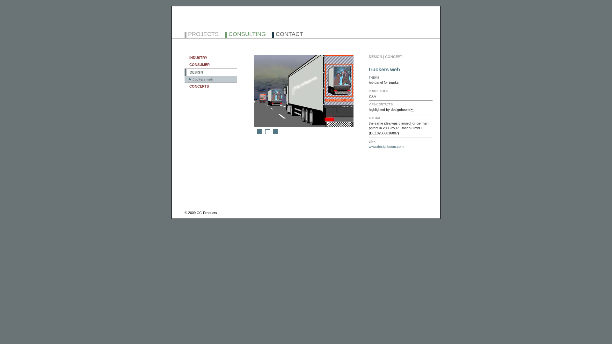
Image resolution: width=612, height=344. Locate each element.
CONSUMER (199, 65)
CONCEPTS (199, 86)
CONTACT (289, 34)
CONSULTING (247, 34)
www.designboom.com (386, 146)
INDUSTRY (198, 58)
